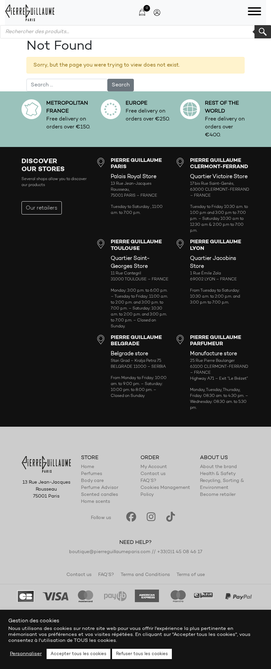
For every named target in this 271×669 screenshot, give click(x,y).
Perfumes (91, 474)
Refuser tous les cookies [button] (142, 654)
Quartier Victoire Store (219, 176)
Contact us (153, 474)
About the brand (218, 467)
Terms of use (190, 575)
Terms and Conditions (145, 575)
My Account (153, 467)
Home (87, 467)
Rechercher (262, 31)
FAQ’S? (148, 481)
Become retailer (218, 495)
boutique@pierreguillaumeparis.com (109, 552)
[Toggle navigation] (254, 12)
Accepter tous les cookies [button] (78, 654)
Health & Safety (218, 474)
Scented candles (99, 495)
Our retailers (42, 208)
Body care (92, 481)
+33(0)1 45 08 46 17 (179, 552)
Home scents (95, 502)
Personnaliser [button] (26, 653)
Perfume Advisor (99, 488)
